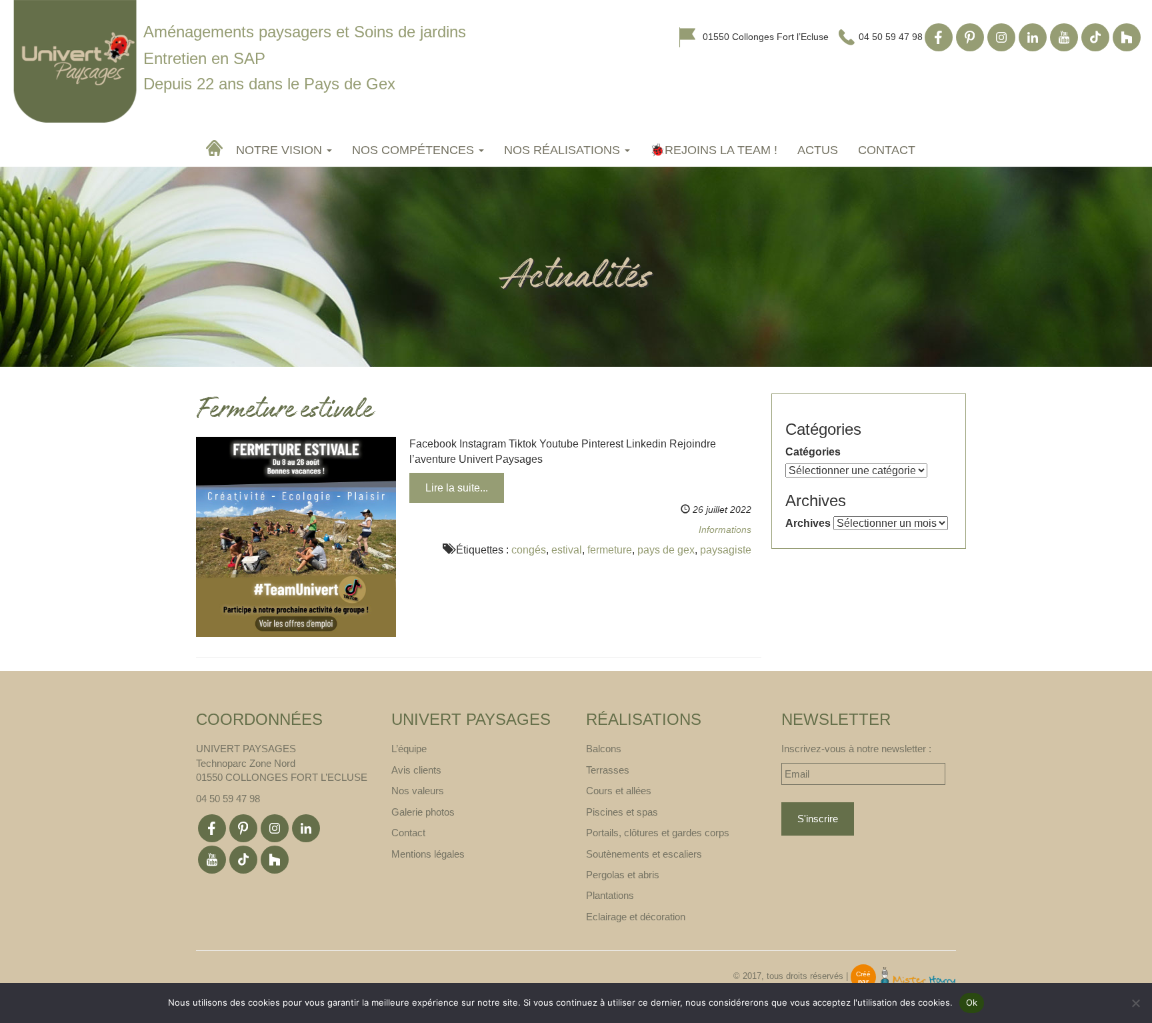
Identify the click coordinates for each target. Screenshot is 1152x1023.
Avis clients (416, 770)
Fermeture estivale (284, 411)
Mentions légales (428, 854)
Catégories (813, 451)
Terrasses (607, 770)
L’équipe (409, 748)
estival (566, 550)
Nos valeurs (417, 790)
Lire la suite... (456, 487)
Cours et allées (618, 790)
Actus (817, 150)
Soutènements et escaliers (644, 854)
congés (528, 550)
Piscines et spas (622, 812)
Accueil (216, 148)
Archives (808, 523)
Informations (725, 529)
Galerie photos (423, 812)
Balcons (603, 748)
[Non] (1135, 1003)
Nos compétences (414, 150)
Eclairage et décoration (635, 916)
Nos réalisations (563, 150)
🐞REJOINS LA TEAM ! (713, 150)
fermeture (609, 550)
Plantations (610, 895)
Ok (972, 1002)
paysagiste (725, 550)
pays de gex (666, 550)
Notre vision (280, 150)
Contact (886, 150)
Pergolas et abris (622, 874)
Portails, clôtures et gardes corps (657, 832)
